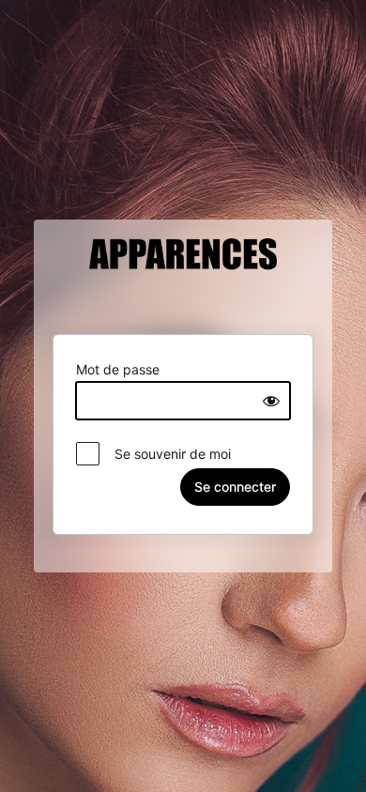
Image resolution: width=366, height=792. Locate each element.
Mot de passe (118, 369)
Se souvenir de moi (167, 454)
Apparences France (183, 275)
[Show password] (271, 400)
